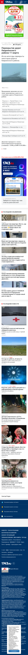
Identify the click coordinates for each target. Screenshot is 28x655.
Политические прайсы (14, 550)
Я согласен (14, 651)
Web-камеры (17, 537)
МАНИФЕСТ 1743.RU (15, 542)
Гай (24, 550)
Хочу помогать (17, 539)
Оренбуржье (10, 552)
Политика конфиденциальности (9, 557)
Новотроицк (4, 552)
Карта (22, 542)
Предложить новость (7, 539)
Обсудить (18, 44)
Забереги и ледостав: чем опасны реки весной (12, 201)
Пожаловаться (5, 542)
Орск (21, 550)
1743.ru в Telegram (12, 530)
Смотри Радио (6, 496)
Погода (24, 537)
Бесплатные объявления (9, 532)
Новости (4, 530)
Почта (3, 544)
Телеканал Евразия (7, 537)
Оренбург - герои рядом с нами (13, 544)
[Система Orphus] (5, 571)
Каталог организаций (8, 535)
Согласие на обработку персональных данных (12, 554)
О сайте (3, 550)
